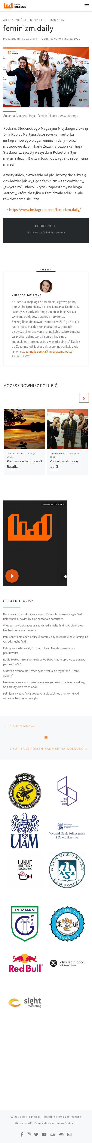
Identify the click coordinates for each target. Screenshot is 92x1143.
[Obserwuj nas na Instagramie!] (29, 1134)
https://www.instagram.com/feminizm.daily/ (45, 209)
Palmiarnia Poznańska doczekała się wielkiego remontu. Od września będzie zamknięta (41, 696)
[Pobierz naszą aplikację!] (61, 1134)
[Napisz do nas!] (69, 1134)
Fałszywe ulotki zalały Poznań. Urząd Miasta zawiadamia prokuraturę (39, 650)
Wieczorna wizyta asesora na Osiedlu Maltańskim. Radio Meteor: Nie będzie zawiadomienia (44, 627)
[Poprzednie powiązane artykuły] (74, 398)
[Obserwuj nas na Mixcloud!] (52, 1134)
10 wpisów (21, 355)
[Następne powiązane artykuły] (84, 398)
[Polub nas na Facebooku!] (22, 1134)
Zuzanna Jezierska (24, 38)
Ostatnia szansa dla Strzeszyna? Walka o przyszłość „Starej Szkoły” (41, 673)
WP (30, 1123)
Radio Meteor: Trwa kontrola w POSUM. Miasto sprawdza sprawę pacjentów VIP (44, 662)
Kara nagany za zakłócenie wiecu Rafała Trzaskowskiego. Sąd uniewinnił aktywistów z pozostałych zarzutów (42, 616)
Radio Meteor (31, 1117)
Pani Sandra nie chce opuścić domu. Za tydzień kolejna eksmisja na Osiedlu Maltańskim (45, 639)
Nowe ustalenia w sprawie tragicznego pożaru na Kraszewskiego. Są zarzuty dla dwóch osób (45, 684)
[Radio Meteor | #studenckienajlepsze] (15, 5)
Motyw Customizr (66, 1123)
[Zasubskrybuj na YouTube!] (44, 1134)
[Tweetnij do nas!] (36, 1134)
